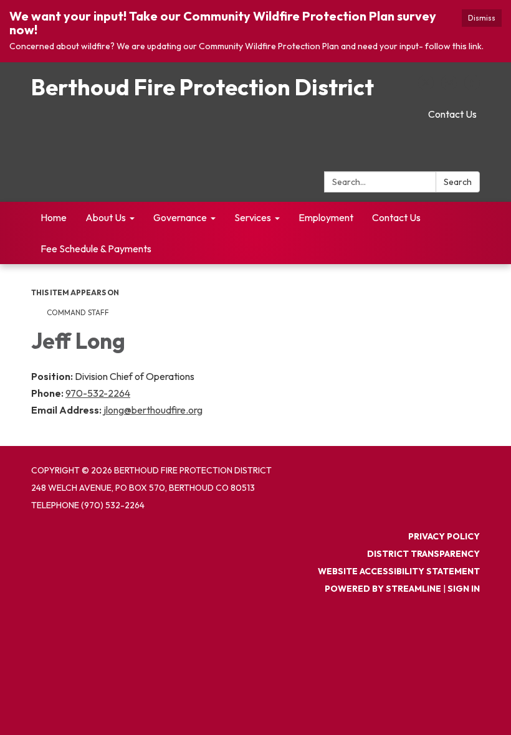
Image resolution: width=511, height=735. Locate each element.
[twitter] (426, 86)
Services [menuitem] (252, 217)
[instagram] (449, 86)
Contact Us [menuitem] (396, 217)
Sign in (463, 588)
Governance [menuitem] (180, 217)
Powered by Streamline (383, 588)
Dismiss (481, 17)
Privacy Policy (444, 536)
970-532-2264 (97, 393)
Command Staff (78, 312)
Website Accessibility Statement (399, 571)
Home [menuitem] (54, 217)
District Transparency (423, 553)
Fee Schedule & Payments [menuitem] (96, 248)
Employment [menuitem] (325, 217)
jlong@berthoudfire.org (153, 410)
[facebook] (472, 86)
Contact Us (452, 114)
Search (458, 181)
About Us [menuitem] (105, 217)
